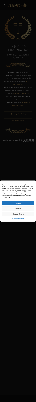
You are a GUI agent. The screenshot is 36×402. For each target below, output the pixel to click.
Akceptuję (18, 203)
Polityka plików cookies (18, 219)
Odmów (18, 208)
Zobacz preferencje (18, 214)
